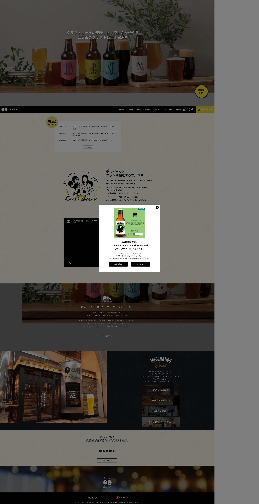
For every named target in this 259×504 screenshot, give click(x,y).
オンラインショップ (140, 264)
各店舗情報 (118, 264)
